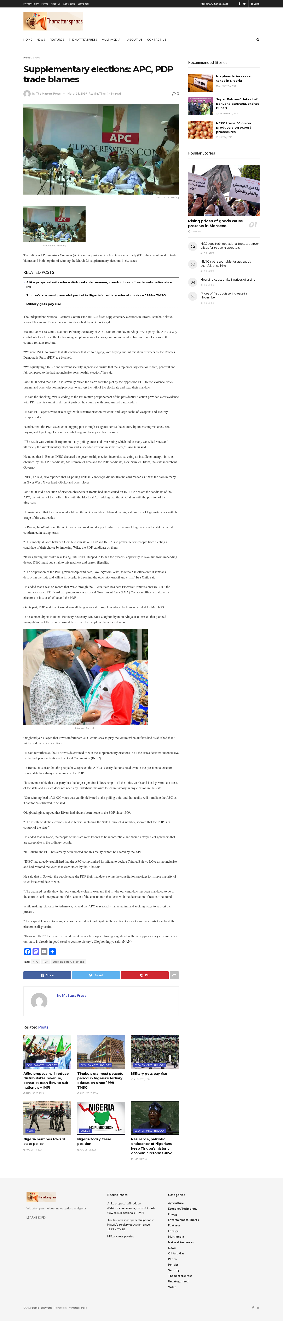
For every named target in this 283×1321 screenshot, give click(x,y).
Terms (44, 3)
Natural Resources (181, 1242)
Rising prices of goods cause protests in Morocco (215, 223)
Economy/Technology (42, 1065)
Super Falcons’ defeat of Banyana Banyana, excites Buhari (238, 103)
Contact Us (69, 3)
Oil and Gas (176, 1253)
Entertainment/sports (183, 1219)
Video (172, 1287)
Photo (172, 1259)
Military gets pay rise (43, 304)
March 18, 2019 (77, 93)
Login (256, 3)
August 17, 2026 (88, 1093)
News (41, 39)
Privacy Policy (31, 3)
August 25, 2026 (34, 1093)
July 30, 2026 (140, 1159)
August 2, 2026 (87, 1149)
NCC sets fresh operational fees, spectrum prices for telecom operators (230, 246)
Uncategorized (178, 1281)
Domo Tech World (42, 1307)
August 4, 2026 (33, 1149)
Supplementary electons (68, 961)
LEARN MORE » (37, 1217)
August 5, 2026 (141, 1079)
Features (57, 39)
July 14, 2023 (225, 137)
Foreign (173, 1231)
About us (55, 3)
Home (27, 39)
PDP (45, 961)
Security (173, 1270)
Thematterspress (83, 39)
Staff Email (83, 3)
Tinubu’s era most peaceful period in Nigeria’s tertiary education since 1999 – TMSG (96, 295)
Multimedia (111, 39)
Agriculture (176, 1203)
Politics (173, 1264)
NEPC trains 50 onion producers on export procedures (233, 127)
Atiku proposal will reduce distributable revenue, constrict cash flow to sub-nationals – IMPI (131, 1208)
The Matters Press (48, 93)
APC (35, 961)
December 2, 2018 (228, 113)
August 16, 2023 (227, 86)
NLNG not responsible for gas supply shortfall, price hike (226, 264)
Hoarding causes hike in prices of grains (228, 279)
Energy (85, 1130)
